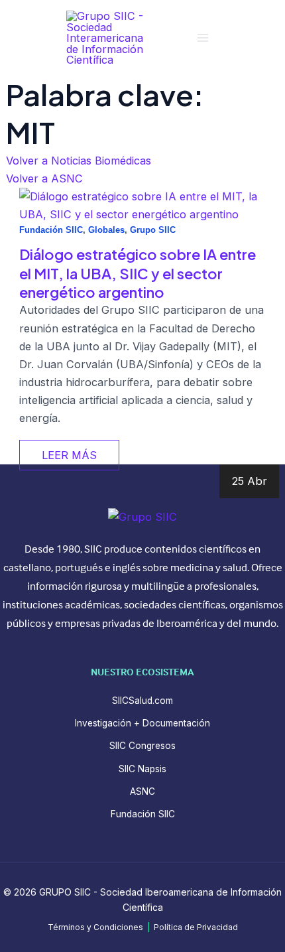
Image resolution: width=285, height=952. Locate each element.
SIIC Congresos (142, 745)
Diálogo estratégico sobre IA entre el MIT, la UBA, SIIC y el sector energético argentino (137, 273)
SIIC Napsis (142, 769)
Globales (106, 230)
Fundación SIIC (51, 230)
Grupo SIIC (153, 230)
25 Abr (249, 481)
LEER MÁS (69, 455)
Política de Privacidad (196, 927)
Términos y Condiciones (95, 927)
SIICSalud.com (142, 700)
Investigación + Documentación (142, 723)
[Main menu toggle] (203, 38)
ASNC (142, 791)
